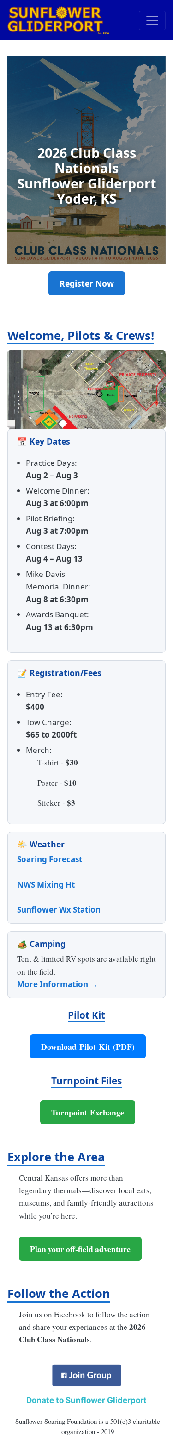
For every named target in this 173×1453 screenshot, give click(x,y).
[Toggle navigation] (152, 20)
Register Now (87, 283)
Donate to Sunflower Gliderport (86, 1400)
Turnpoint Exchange (87, 1112)
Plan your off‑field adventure (80, 1249)
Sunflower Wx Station (59, 909)
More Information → (57, 984)
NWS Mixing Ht (46, 884)
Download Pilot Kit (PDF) (88, 1046)
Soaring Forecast (49, 859)
